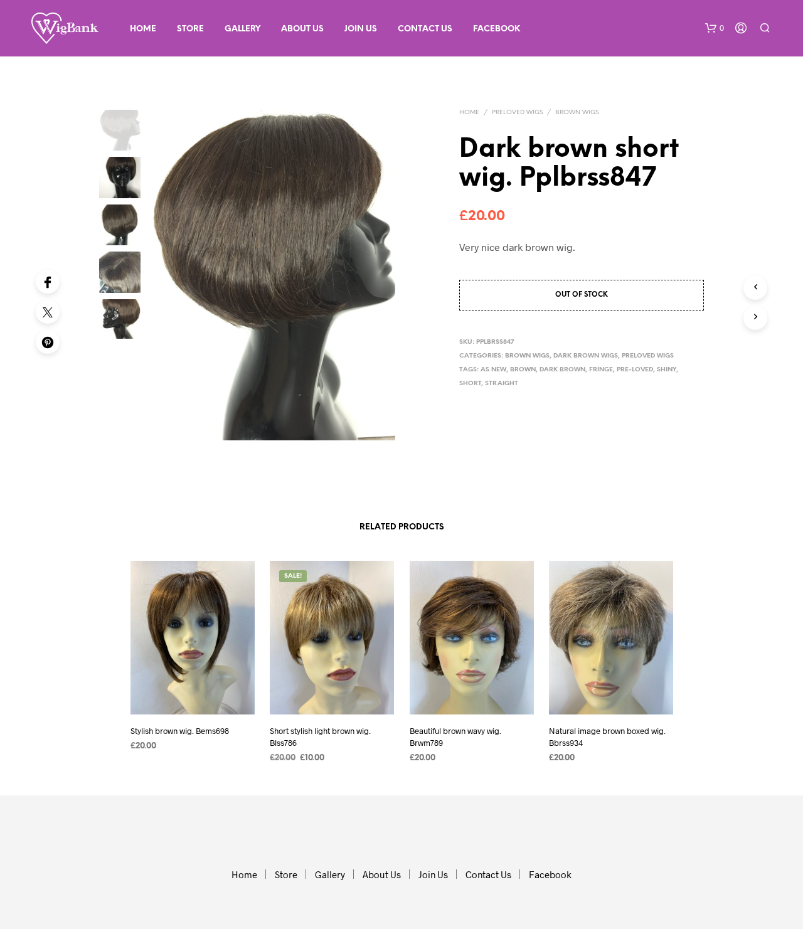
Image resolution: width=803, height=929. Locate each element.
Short (470, 383)
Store (190, 29)
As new (493, 369)
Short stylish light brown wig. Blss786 (320, 736)
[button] (714, 28)
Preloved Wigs (517, 112)
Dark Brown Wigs (585, 356)
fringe (601, 369)
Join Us (360, 29)
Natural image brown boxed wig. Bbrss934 (607, 736)
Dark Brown (562, 369)
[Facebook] (48, 282)
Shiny (666, 369)
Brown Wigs (576, 112)
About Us (302, 29)
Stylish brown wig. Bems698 (179, 731)
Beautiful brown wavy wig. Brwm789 (455, 736)
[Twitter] (48, 312)
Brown (523, 369)
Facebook (496, 29)
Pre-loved (635, 369)
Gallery (242, 29)
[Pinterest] (48, 342)
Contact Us (425, 29)
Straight (501, 383)
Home (143, 29)
